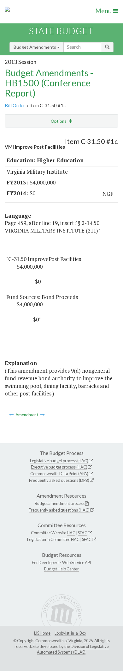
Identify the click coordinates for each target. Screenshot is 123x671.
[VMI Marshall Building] (42, 414)
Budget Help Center (61, 568)
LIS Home (42, 633)
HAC (71, 532)
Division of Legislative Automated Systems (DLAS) (73, 649)
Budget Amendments (35, 47)
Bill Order (15, 105)
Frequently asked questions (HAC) (59, 510)
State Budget (61, 31)
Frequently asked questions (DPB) (59, 480)
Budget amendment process (60, 503)
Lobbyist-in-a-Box (70, 633)
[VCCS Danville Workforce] (12, 414)
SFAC (82, 532)
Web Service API (76, 562)
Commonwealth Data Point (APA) (59, 473)
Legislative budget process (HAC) (59, 460)
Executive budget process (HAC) (59, 466)
